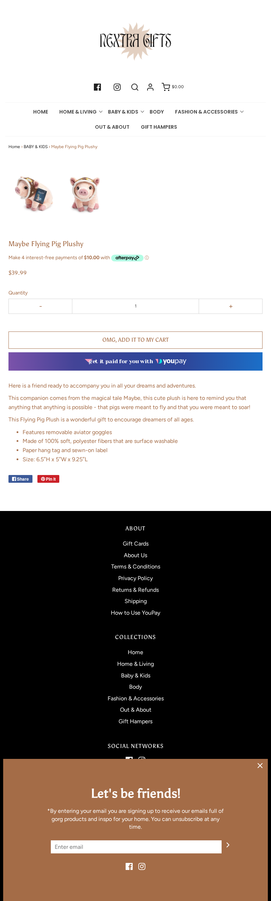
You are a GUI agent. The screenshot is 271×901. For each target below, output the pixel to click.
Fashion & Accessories (136, 698)
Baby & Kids (135, 675)
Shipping (136, 601)
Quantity (18, 293)
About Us (135, 555)
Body (157, 111)
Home (40, 111)
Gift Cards (136, 543)
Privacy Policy (135, 578)
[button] (33, 193)
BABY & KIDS (36, 146)
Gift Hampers (159, 126)
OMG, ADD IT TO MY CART (135, 339)
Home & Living (135, 663)
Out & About (112, 126)
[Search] (135, 87)
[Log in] (150, 87)
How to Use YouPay (135, 612)
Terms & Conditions (135, 566)
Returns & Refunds (135, 589)
